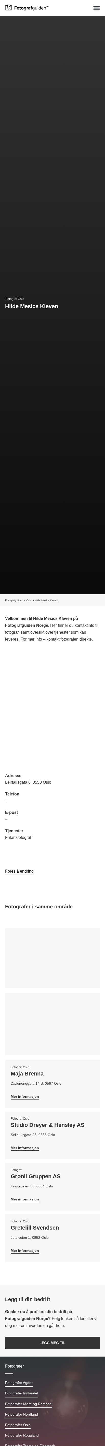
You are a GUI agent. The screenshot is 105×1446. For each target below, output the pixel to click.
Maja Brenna (27, 1073)
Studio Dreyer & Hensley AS (48, 1125)
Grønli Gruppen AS (36, 1176)
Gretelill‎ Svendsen (35, 1227)
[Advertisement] (52, 708)
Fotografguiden (14, 600)
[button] (96, 8)
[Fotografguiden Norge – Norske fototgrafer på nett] (26, 7)
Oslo (29, 600)
